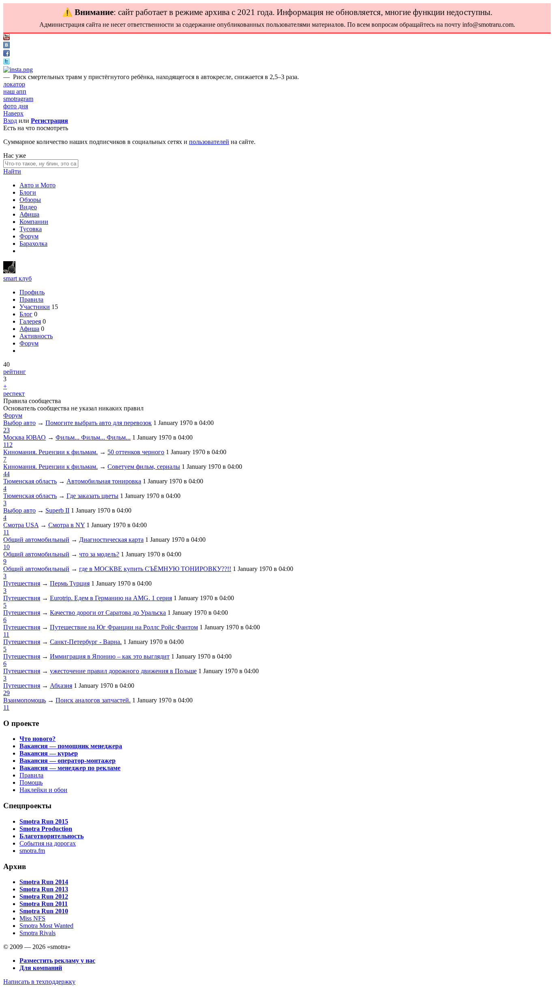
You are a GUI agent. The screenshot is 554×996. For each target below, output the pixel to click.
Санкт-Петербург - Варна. (86, 641)
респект (14, 393)
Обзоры (30, 199)
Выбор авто (19, 422)
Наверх (13, 113)
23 (6, 430)
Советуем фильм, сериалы (143, 466)
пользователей (209, 141)
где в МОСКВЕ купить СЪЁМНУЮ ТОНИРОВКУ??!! (155, 568)
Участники (34, 306)
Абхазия (61, 685)
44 (6, 473)
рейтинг (14, 371)
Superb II (57, 510)
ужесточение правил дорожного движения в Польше (123, 671)
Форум (29, 236)
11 (6, 532)
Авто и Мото (37, 185)
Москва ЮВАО (24, 437)
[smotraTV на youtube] (6, 37)
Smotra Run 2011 (43, 903)
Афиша (29, 214)
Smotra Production (45, 828)
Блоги (27, 192)
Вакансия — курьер (48, 753)
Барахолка (33, 243)
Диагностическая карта (111, 539)
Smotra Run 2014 (43, 881)
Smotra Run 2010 (43, 911)
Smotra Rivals (37, 932)
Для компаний (40, 967)
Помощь (31, 782)
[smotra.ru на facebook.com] (6, 54)
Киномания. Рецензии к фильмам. (50, 452)
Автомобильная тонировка (104, 481)
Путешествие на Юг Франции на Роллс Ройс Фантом (124, 627)
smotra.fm (32, 850)
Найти (12, 171)
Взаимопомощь (24, 700)
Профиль (32, 292)
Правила (31, 299)
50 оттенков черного (135, 452)
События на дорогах (47, 843)
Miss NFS (32, 918)
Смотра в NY (66, 525)
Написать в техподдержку (39, 981)
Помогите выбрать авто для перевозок (98, 422)
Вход (10, 120)
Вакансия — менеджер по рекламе (69, 767)
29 (6, 692)
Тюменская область (30, 481)
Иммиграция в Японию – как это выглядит (110, 656)
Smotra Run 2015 (43, 821)
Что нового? (37, 738)
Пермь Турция (70, 583)
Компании (33, 221)
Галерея (30, 321)
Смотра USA (21, 525)
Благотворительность (51, 836)
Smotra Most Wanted (46, 925)
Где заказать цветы (92, 495)
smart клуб (17, 278)
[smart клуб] (9, 271)
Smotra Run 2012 (43, 896)
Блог (25, 314)
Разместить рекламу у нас (57, 960)
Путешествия (21, 583)
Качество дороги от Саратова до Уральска (108, 612)
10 (6, 546)
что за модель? (99, 554)
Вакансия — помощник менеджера (70, 746)
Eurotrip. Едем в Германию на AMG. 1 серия (111, 598)
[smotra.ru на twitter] (6, 62)
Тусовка (30, 228)
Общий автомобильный (36, 539)
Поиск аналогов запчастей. (93, 700)
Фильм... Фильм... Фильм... (93, 437)
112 (8, 444)
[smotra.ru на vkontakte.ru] (6, 46)
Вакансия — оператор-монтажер (67, 760)
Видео (28, 207)
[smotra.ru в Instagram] (18, 69)
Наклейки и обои (43, 789)
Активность (36, 336)
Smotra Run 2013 (43, 889)
